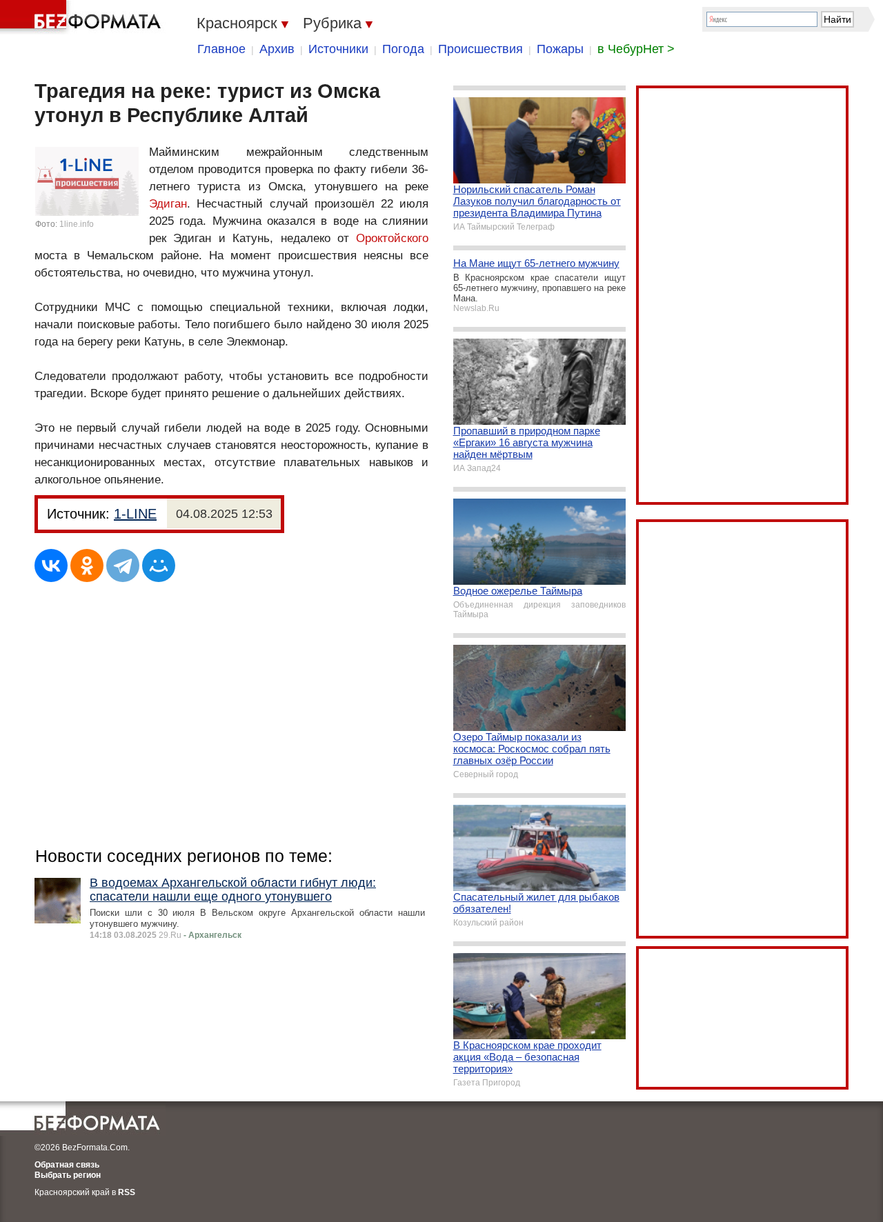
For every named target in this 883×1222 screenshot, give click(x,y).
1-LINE (135, 513)
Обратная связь (66, 1165)
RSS (126, 1192)
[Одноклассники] (86, 565)
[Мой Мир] (158, 565)
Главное (221, 49)
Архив (277, 49)
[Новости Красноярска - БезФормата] (83, 17)
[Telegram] (122, 565)
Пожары (560, 49)
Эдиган (168, 203)
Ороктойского (392, 238)
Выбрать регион (67, 1175)
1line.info (76, 224)
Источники (338, 49)
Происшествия (480, 49)
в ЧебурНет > (636, 49)
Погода (403, 49)
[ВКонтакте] (51, 565)
